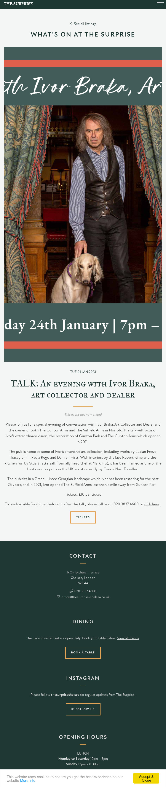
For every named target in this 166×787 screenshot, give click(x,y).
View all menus (128, 638)
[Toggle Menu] (160, 4)
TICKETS (83, 517)
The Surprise (18, 3)
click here (151, 504)
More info (27, 780)
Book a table (83, 652)
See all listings (85, 24)
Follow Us (84, 709)
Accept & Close (146, 778)
